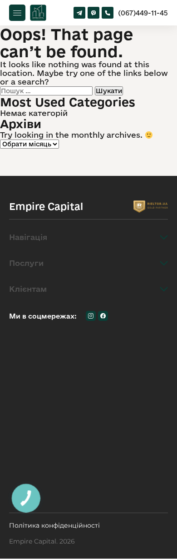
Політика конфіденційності (54, 525)
